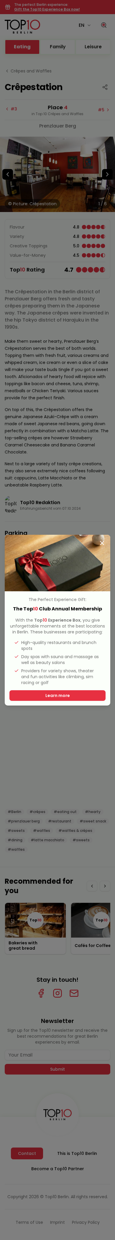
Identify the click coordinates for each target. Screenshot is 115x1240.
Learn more (57, 695)
